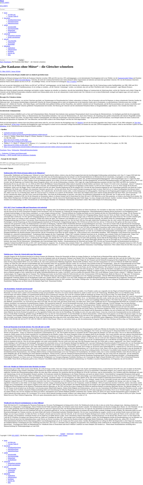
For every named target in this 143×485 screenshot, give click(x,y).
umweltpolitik (12, 41)
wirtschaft (7, 34)
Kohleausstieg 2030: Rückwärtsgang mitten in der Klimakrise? (24, 173)
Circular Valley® (13, 16)
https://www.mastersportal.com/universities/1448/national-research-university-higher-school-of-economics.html (38, 147)
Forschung (7, 62)
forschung (7, 18)
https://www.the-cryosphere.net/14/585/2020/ (18, 141)
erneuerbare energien (14, 35)
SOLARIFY (4, 6)
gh (19, 71)
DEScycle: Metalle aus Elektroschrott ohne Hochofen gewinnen (25, 366)
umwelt (6, 39)
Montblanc (3, 126)
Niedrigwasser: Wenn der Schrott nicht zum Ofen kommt (23, 254)
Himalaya (80, 122)
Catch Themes (62, 435)
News (9, 150)
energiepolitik (12, 27)
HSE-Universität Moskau (22, 80)
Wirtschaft (23, 150)
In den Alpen (16, 124)
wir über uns (11, 14)
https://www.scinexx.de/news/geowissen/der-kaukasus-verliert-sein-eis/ (25, 134)
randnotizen (11, 48)
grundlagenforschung (14, 20)
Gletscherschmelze (32, 150)
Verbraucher (15, 150)
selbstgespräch (12, 49)
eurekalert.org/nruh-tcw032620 (13, 133)
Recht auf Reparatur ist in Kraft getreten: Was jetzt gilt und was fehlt (27, 327)
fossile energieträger (14, 37)
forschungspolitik (13, 28)
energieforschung (13, 21)
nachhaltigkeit (12, 32)
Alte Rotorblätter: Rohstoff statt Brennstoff (18, 289)
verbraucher (11, 42)
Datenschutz (39, 435)
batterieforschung (13, 23)
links (9, 55)
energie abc (11, 53)
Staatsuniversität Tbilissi (125, 78)
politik (6, 25)
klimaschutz (11, 30)
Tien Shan (137, 122)
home (5, 13)
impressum (70, 434)
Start (2, 62)
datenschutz (79, 434)
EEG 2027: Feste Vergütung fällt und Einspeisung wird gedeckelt (25, 207)
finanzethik (11, 44)
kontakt (63, 434)
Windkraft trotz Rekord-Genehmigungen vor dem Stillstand (23, 403)
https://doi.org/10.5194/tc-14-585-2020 (16, 140)
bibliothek (7, 46)
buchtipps (11, 51)
